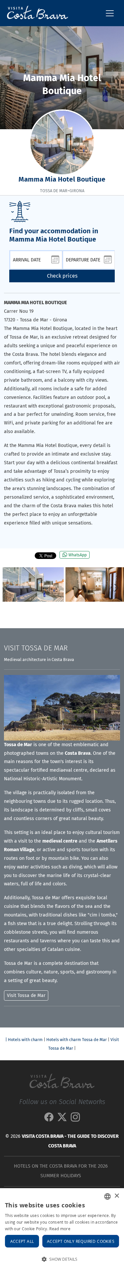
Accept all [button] (22, 1241)
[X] (62, 1119)
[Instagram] (75, 1119)
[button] (116, 588)
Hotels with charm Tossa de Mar (76, 1039)
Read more (59, 1228)
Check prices (62, 276)
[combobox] (107, 1196)
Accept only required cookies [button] (80, 1241)
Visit (36, 648)
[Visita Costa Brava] (34, 13)
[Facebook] (49, 1119)
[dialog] (62, 1230)
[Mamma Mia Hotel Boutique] (33, 584)
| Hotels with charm (24, 1039)
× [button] (116, 1195)
